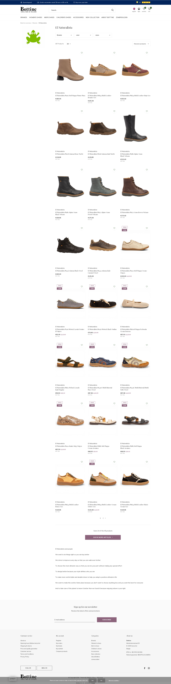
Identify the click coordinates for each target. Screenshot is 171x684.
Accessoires (78, 17)
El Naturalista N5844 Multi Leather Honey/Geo (67, 506)
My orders (59, 643)
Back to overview (25, 23)
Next (105, 518)
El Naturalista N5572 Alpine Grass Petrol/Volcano (99, 213)
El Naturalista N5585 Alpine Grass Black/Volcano (131, 155)
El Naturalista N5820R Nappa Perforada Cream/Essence (133, 330)
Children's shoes (64, 17)
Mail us (44, 668)
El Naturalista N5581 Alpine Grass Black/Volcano (66, 213)
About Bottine (107, 17)
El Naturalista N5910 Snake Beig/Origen (68, 446)
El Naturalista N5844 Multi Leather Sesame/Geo (99, 97)
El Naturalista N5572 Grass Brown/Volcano (134, 212)
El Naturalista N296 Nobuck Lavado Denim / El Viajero (70, 330)
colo (77, 35)
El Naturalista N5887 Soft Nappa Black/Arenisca (131, 447)
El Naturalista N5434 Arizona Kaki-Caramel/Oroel (99, 272)
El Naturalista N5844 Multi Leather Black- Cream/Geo (134, 506)
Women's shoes (35, 17)
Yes (93, 680)
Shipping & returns (26, 646)
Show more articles (102, 537)
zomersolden (121, 17)
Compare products (61, 651)
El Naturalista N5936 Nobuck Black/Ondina (102, 329)
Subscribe (106, 620)
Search (112, 10)
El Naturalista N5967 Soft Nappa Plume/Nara (70, 96)
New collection (92, 17)
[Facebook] (144, 668)
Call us (28, 668)
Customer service (25, 651)
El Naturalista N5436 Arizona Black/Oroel (69, 271)
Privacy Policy (24, 656)
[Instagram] (149, 668)
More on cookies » (114, 680)
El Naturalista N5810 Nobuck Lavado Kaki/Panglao (67, 389)
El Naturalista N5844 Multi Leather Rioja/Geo (135, 96)
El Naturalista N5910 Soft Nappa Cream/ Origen (133, 272)
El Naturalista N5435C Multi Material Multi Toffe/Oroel (134, 389)
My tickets (59, 646)
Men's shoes (49, 17)
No (101, 680)
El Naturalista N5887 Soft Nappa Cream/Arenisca (98, 447)
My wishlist (59, 648)
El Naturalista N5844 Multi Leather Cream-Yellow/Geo (102, 506)
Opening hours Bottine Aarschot (30, 643)
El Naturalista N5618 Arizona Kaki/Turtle (101, 154)
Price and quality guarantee (28, 648)
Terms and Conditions (27, 654)
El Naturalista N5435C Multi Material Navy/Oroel (100, 389)
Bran (59, 35)
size (97, 35)
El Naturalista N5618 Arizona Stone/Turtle (69, 154)
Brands (23, 17)
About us (23, 640)
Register (58, 640)
